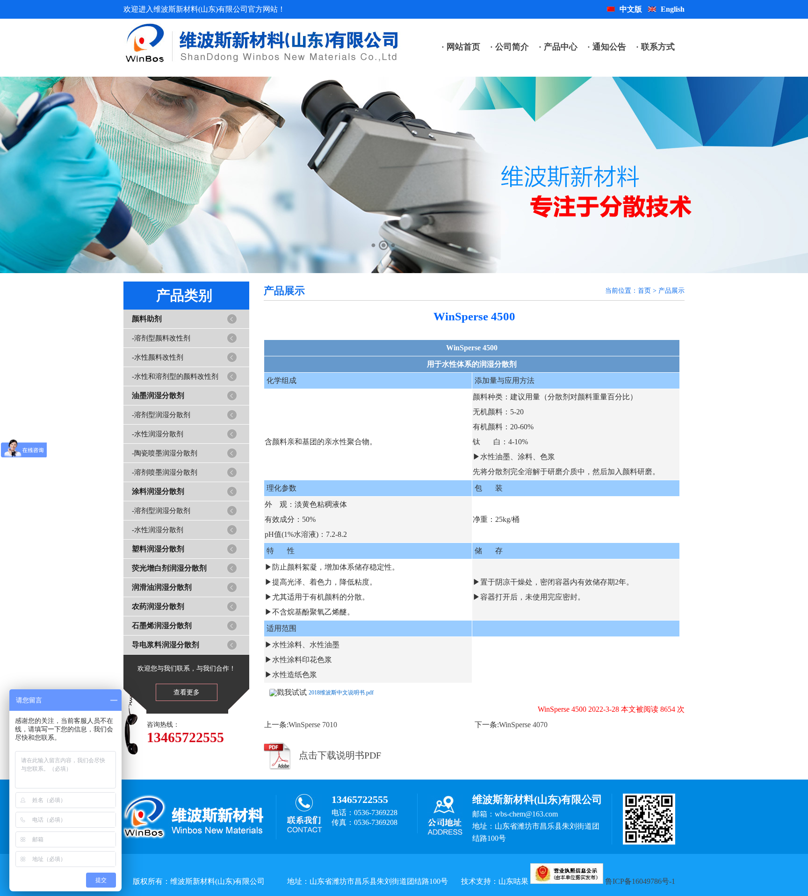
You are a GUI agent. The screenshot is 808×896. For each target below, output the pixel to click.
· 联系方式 (655, 46)
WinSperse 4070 (523, 725)
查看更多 (186, 692)
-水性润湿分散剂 (157, 434)
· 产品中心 (558, 46)
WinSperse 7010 (313, 725)
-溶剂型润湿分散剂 (161, 415)
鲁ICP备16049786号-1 (640, 881)
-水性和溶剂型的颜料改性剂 (175, 376)
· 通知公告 (606, 46)
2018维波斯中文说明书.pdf (341, 692)
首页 (644, 290)
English (673, 9)
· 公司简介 (509, 46)
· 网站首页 (460, 46)
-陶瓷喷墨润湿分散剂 (164, 453)
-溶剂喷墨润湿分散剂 (164, 472)
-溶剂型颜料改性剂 (161, 338)
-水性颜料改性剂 (157, 357)
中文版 (631, 9)
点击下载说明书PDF (340, 755)
